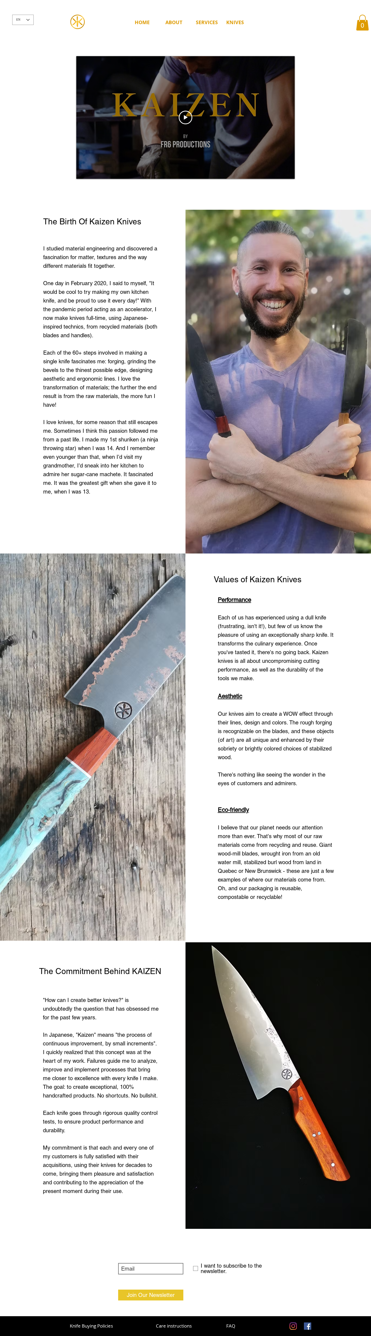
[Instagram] (293, 1326)
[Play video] (185, 117)
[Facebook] (307, 1326)
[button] (176, 22)
